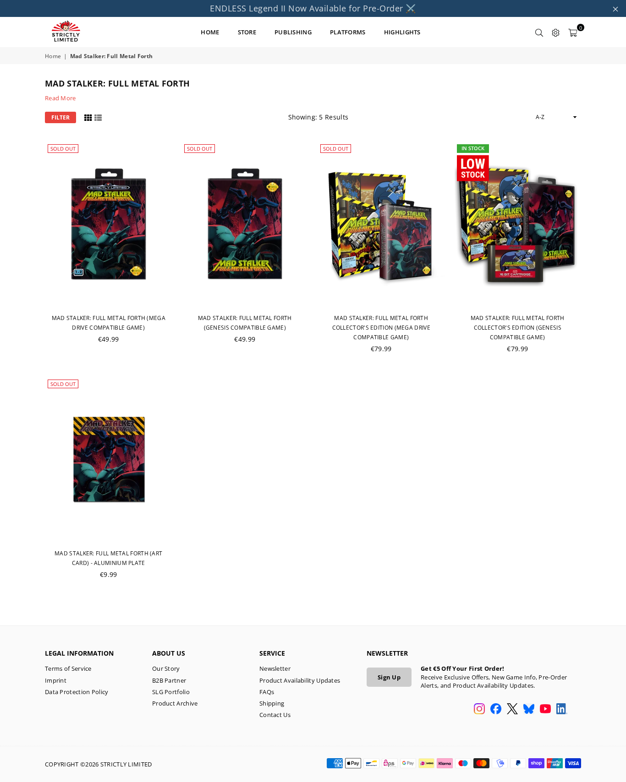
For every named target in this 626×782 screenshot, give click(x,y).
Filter (60, 117)
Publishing (293, 32)
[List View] (98, 117)
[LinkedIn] (561, 709)
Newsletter (275, 668)
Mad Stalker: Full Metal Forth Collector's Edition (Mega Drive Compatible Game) (381, 327)
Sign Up (389, 677)
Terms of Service (68, 668)
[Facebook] (495, 709)
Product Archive (175, 703)
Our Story (166, 668)
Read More (60, 98)
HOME (210, 32)
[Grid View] (88, 117)
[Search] (539, 32)
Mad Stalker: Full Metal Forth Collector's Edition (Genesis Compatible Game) (518, 327)
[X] (512, 709)
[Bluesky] (528, 709)
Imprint (55, 680)
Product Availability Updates (299, 680)
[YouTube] (545, 709)
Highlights (402, 32)
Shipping (271, 703)
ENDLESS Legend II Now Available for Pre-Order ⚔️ (313, 8)
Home (53, 56)
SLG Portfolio (171, 692)
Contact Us (275, 715)
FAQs (266, 692)
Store (247, 32)
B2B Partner (169, 680)
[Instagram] (479, 709)
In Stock (472, 148)
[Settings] (556, 32)
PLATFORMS (348, 32)
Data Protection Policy (77, 692)
